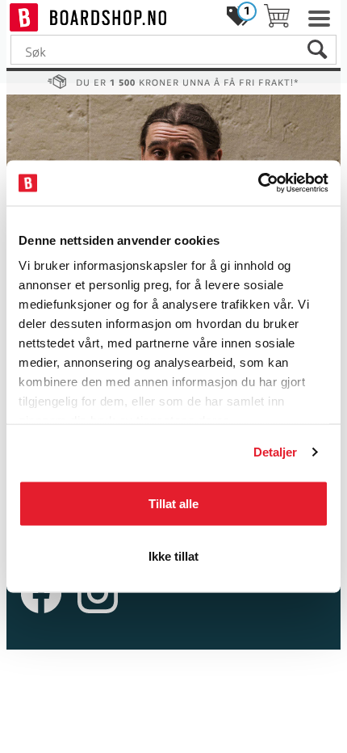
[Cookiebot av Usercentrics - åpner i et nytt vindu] (257, 183)
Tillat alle (173, 503)
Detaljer (275, 452)
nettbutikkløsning (207, 681)
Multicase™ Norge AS (174, 698)
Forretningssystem (95, 681)
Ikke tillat (173, 556)
